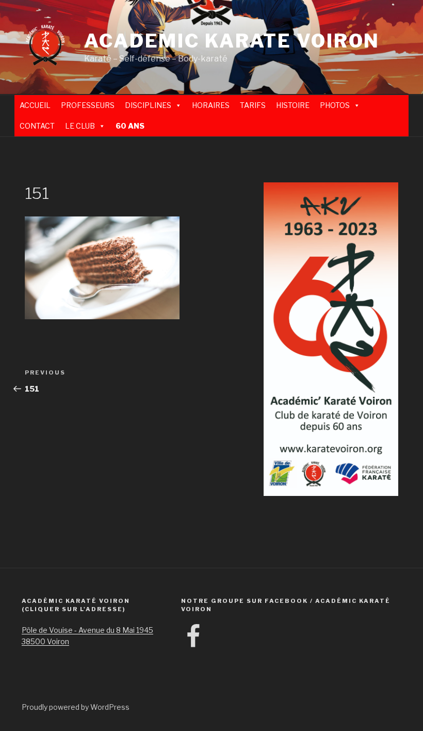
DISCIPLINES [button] (148, 105)
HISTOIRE (293, 105)
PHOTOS (335, 105)
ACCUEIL (35, 105)
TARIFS (253, 105)
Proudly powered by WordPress (75, 707)
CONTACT (37, 125)
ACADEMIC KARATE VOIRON (232, 40)
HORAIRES (211, 105)
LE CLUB (80, 125)
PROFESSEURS (88, 105)
